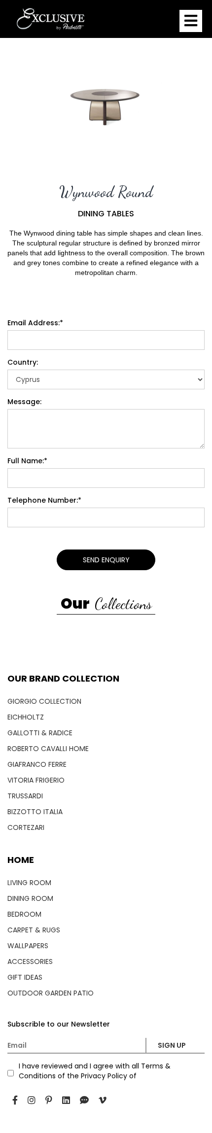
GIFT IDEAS (24, 977)
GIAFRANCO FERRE (37, 764)
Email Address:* (35, 323)
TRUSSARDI (25, 796)
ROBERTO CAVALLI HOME (48, 749)
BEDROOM (24, 914)
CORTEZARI (25, 827)
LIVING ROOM (29, 883)
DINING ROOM (30, 898)
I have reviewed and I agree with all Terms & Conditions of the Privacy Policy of (95, 1071)
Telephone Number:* (44, 500)
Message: (24, 402)
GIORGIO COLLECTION (44, 701)
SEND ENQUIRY (106, 560)
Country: (22, 362)
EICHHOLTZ (25, 717)
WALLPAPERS (27, 946)
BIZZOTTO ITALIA (35, 812)
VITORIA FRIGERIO (36, 780)
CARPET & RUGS (33, 930)
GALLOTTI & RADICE (39, 733)
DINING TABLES (106, 213)
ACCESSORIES (30, 961)
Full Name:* (27, 461)
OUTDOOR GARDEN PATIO (50, 993)
